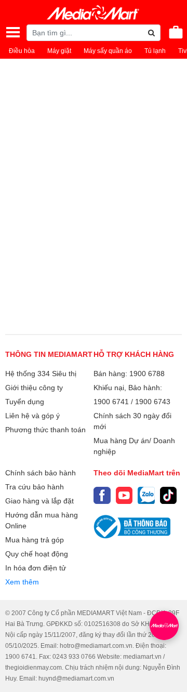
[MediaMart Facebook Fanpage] (102, 495)
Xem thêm (22, 582)
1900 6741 (111, 401)
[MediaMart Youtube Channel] (124, 495)
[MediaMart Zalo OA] (146, 495)
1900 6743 (152, 401)
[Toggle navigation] (13, 32)
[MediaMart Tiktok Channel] (168, 495)
